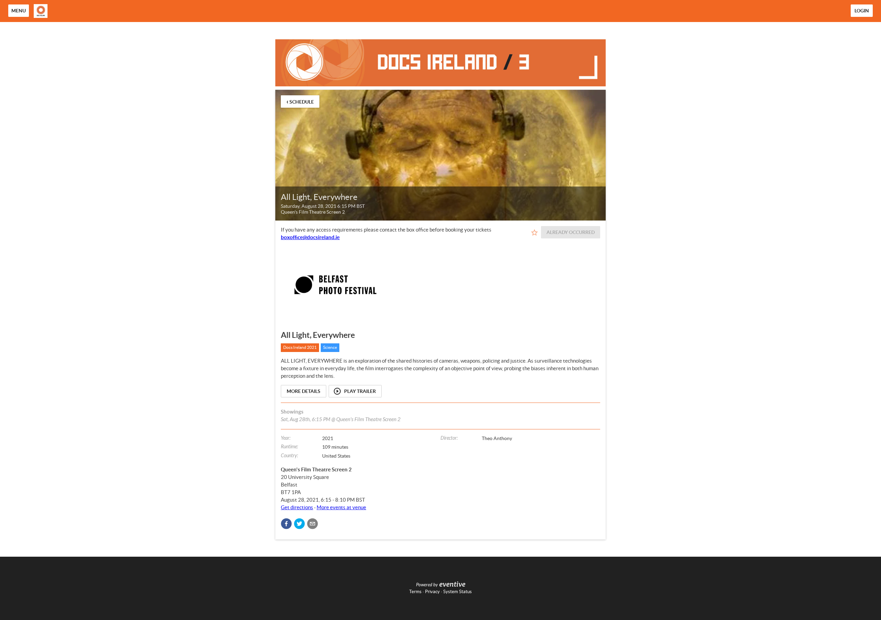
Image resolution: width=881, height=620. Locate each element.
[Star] (534, 232)
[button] (286, 523)
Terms (415, 591)
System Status (457, 591)
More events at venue (341, 507)
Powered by (427, 585)
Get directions (297, 507)
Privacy (432, 591)
